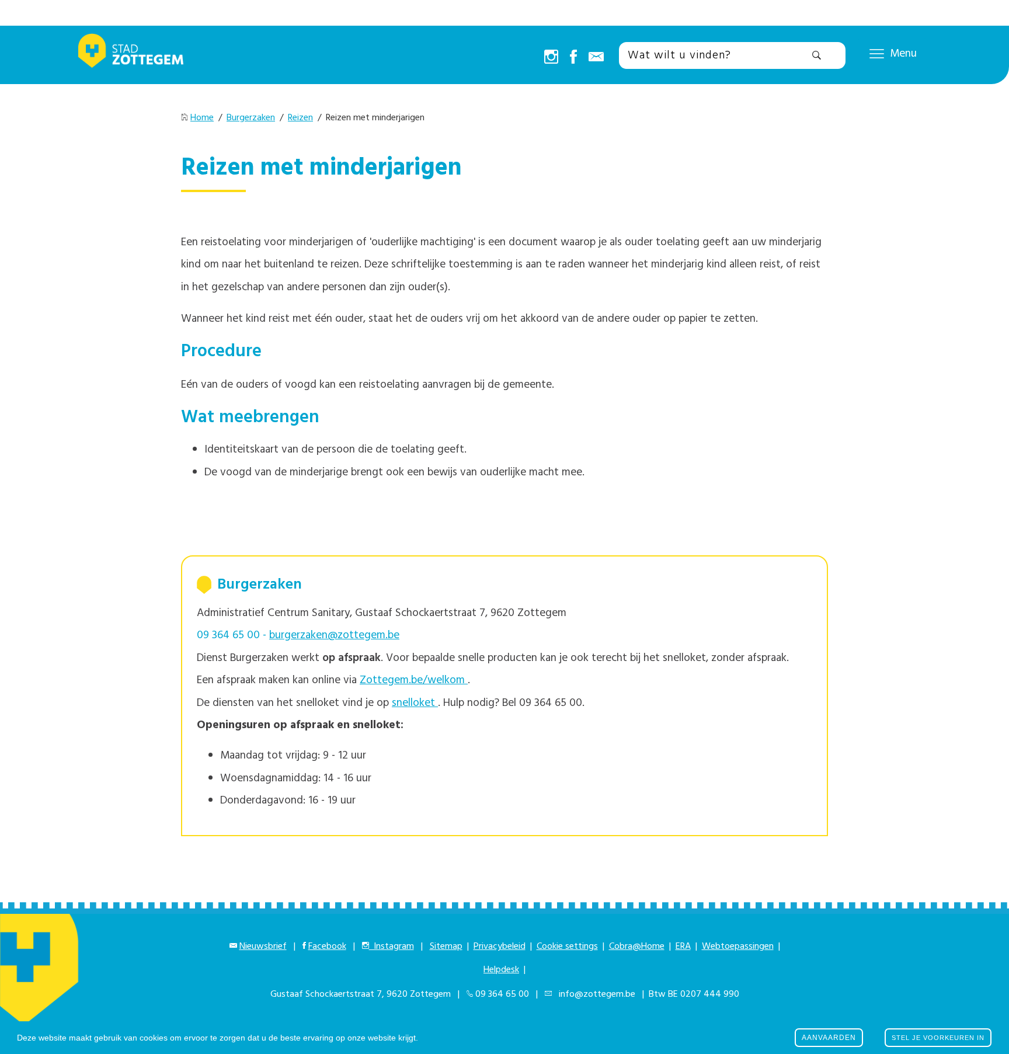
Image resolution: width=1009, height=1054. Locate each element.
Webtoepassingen (738, 946)
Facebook (327, 946)
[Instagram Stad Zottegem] (551, 58)
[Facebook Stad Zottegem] (573, 58)
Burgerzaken (251, 118)
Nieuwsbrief (263, 946)
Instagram (391, 946)
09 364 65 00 (502, 994)
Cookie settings (567, 946)
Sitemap (446, 946)
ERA (683, 946)
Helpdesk (501, 970)
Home (202, 118)
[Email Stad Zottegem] (596, 58)
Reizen (300, 118)
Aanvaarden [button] (829, 1038)
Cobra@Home (636, 946)
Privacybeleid (500, 946)
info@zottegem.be (594, 994)
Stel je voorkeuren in (938, 1037)
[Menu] (876, 53)
